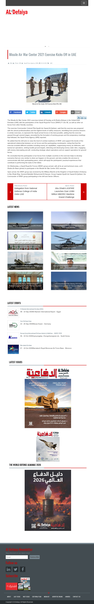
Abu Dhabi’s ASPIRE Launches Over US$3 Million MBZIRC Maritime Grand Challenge (62, 192)
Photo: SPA (18, 63)
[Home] (17, 12)
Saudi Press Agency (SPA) (31, 63)
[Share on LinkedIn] (46, 111)
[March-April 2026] (48, 398)
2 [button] (49, 46)
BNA (11, 63)
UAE (51, 63)
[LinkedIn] (8, 569)
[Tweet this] (30, 111)
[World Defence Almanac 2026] (48, 500)
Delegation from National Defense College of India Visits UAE (25, 191)
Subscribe (18, 584)
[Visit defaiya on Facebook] (15, 111)
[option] (26, 29)
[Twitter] (15, 569)
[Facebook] (22, 569)
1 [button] (45, 46)
